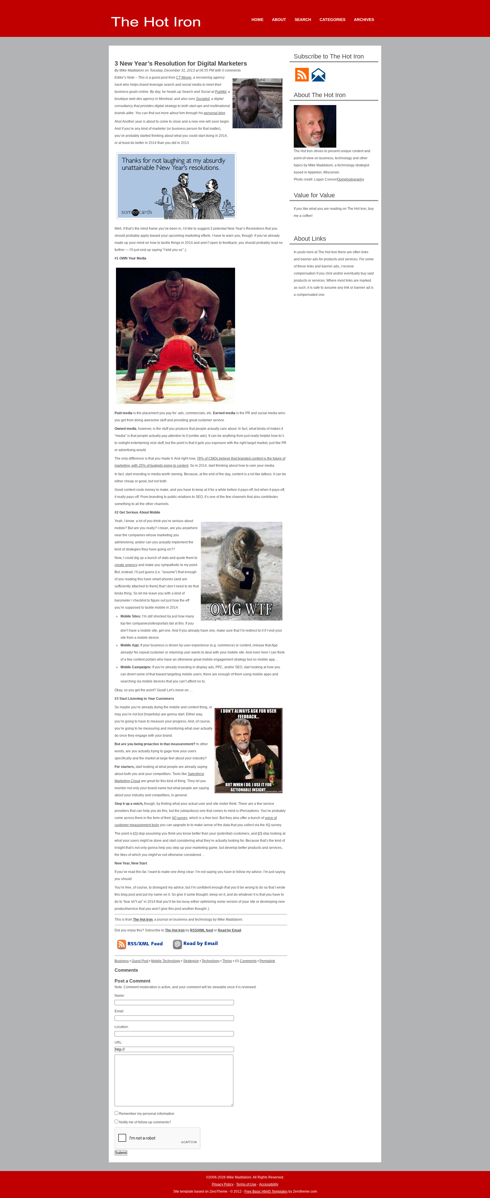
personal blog (214, 113)
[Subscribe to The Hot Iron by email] (318, 70)
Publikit (220, 92)
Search (303, 19)
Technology (210, 961)
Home (257, 19)
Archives (364, 19)
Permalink (267, 961)
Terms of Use (246, 1184)
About (279, 19)
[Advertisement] (336, 345)
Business (122, 961)
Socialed (203, 99)
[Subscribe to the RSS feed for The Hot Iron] (302, 70)
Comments (248, 961)
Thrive (227, 961)
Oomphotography (350, 179)
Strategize (191, 961)
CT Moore (183, 77)
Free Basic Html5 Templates (266, 1191)
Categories (332, 19)
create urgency (126, 565)
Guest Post (140, 961)
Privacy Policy (222, 1184)
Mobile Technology (165, 961)
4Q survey (179, 818)
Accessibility (268, 1184)
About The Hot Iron (320, 95)
